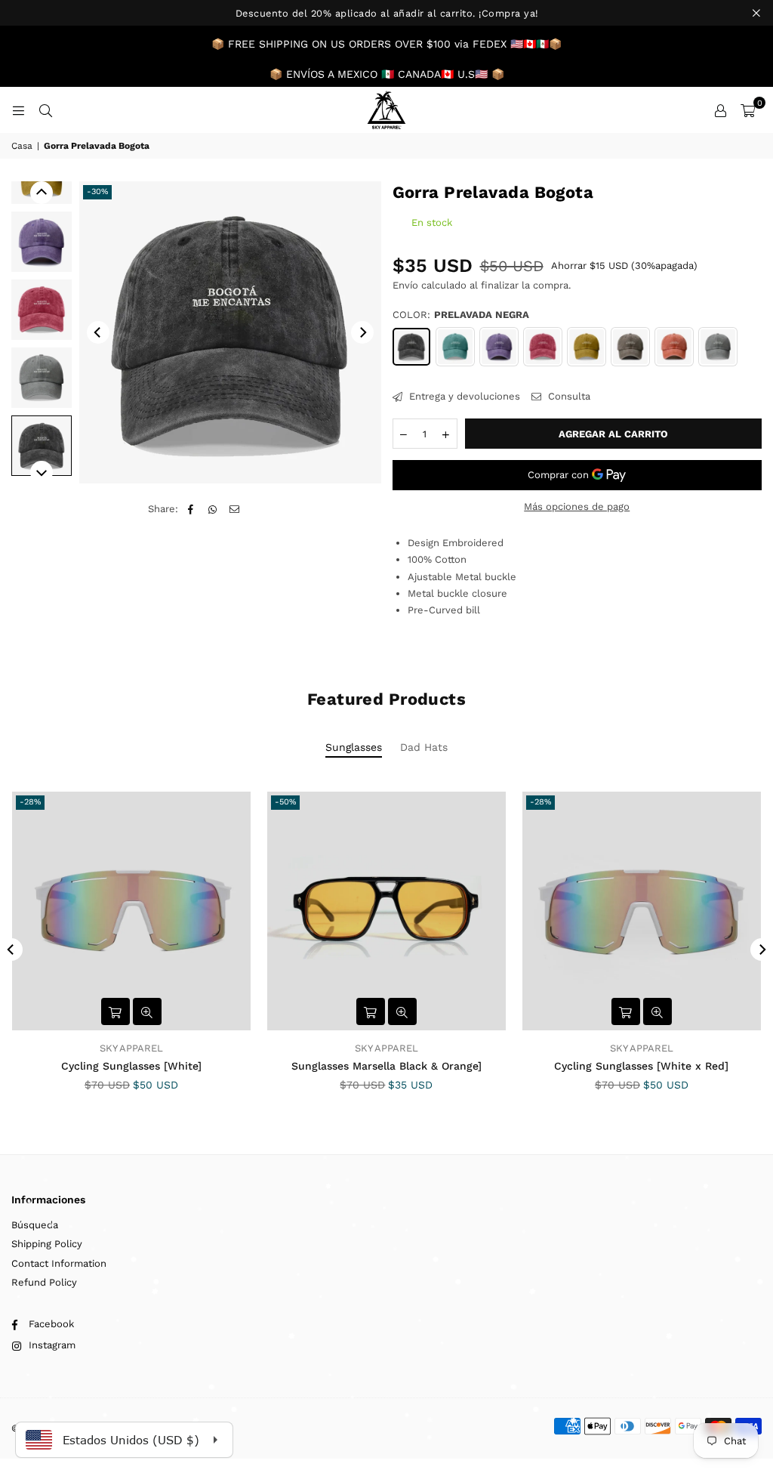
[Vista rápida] (147, 1011)
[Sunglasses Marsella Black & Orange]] (386, 911)
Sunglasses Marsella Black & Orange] (386, 1066)
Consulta (567, 396)
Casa (21, 146)
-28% (30, 802)
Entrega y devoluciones (463, 396)
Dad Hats (424, 747)
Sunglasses (353, 747)
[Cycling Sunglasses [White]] (131, 911)
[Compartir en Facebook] (190, 509)
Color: (461, 314)
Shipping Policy (46, 1243)
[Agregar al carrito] (115, 1011)
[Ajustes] (720, 110)
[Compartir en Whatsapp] (212, 509)
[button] (748, 110)
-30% (97, 191)
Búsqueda (34, 1225)
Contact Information (58, 1263)
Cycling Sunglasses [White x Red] (641, 1066)
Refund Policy (44, 1282)
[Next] (362, 332)
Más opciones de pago (577, 506)
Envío (405, 285)
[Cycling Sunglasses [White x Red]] (641, 911)
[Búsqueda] (45, 110)
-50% (285, 802)
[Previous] (98, 332)
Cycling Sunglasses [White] (131, 1066)
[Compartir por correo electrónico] (234, 509)
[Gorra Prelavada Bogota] (41, 242)
